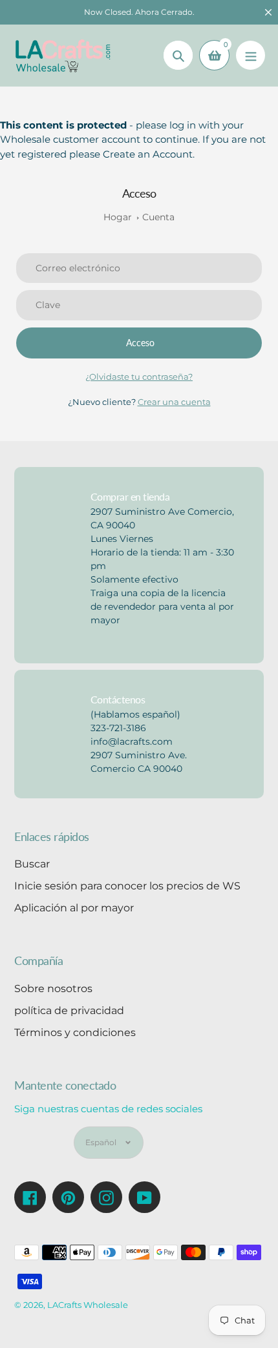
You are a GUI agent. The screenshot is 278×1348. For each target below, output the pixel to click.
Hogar (117, 217)
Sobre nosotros (53, 988)
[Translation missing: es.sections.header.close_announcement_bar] (268, 12)
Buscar (32, 864)
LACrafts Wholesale (87, 1305)
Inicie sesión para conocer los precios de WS (127, 886)
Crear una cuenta (174, 402)
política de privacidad (69, 1010)
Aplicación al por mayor (74, 908)
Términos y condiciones (75, 1032)
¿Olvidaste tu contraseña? (139, 376)
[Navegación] (250, 55)
